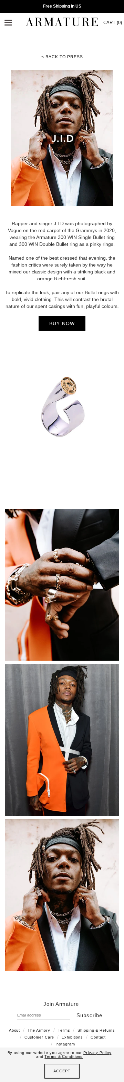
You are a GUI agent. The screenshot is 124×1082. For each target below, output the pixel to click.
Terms (64, 1030)
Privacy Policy (97, 1053)
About (14, 1030)
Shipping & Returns (96, 1030)
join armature (61, 1004)
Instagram (65, 1044)
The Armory (39, 1030)
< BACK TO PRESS (62, 56)
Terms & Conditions (63, 1056)
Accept (61, 1071)
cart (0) (112, 22)
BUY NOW (62, 323)
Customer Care (39, 1037)
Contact (98, 1037)
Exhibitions (72, 1037)
